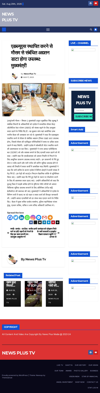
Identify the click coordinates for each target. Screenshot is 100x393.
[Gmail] (44, 217)
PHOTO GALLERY (81, 371)
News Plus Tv (30, 74)
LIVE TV (60, 365)
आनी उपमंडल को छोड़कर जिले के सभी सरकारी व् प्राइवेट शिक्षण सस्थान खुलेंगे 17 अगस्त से (44, 232)
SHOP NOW (80, 382)
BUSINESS (94, 371)
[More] (50, 217)
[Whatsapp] (27, 217)
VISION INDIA (74, 376)
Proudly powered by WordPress (15, 375)
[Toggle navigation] (48, 30)
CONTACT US (92, 382)
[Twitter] (15, 217)
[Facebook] (10, 217)
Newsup (39, 375)
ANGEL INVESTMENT (64, 382)
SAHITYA (69, 365)
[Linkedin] (21, 217)
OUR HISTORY (80, 365)
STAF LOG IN (93, 388)
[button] (91, 29)
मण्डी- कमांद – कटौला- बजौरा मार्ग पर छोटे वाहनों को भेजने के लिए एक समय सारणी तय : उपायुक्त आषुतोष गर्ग (21, 232)
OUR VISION (93, 365)
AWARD (69, 371)
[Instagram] (33, 217)
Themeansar (7, 378)
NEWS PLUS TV (18, 353)
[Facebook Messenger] (38, 217)
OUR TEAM (59, 371)
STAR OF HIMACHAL (90, 376)
